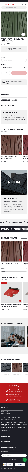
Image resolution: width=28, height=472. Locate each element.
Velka (5, 468)
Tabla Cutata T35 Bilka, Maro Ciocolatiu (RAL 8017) (9, 264)
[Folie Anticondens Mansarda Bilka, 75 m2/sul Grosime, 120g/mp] (11, 292)
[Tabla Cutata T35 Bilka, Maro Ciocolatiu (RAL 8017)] (11, 251)
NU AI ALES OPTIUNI (19, 73)
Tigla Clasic (6, 374)
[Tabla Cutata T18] (17, 367)
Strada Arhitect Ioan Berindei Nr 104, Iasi (12, 410)
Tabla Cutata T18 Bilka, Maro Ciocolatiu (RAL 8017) (9, 157)
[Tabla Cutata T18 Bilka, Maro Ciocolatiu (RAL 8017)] (11, 145)
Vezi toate (4, 131)
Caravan (13, 468)
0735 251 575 (4, 411)
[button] (25, 4)
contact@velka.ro (6, 413)
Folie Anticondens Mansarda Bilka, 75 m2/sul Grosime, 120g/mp (11, 305)
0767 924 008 (5, 429)
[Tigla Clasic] (6, 367)
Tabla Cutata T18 (17, 374)
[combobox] (14, 7)
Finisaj (3, 57)
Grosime (3, 64)
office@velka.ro (5, 430)
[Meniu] (2, 4)
